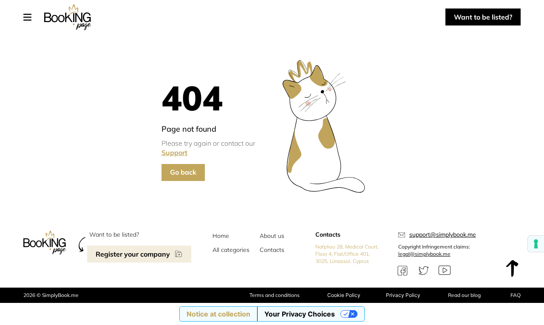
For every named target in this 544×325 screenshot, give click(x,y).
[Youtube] (444, 270)
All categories (230, 250)
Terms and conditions (274, 295)
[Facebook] (402, 270)
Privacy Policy (403, 295)
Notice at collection (218, 314)
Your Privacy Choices (299, 314)
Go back (183, 172)
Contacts (272, 250)
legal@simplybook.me (424, 254)
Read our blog (464, 295)
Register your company (133, 254)
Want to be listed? (483, 17)
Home (220, 236)
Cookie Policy (343, 295)
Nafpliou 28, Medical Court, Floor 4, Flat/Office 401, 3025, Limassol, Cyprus (347, 253)
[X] (423, 270)
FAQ (515, 295)
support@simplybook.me (442, 234)
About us (272, 236)
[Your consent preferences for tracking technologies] (536, 244)
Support (174, 152)
